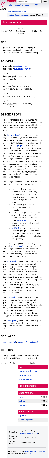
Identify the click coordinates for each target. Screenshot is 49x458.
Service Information (17, 11)
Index (10, 5)
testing (11, 15)
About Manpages (23, 5)
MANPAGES (11, 1)
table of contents (28, 386)
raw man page (25, 379)
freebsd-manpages (22, 15)
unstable (22, 405)
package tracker (25, 375)
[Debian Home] (3, 5)
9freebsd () (26, 419)
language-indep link (27, 371)
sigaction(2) (23, 220)
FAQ (36, 5)
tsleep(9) (34, 342)
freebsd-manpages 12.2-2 (29, 433)
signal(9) (23, 342)
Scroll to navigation (12, 22)
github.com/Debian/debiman (35, 451)
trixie (20, 397)
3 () (23, 415)
